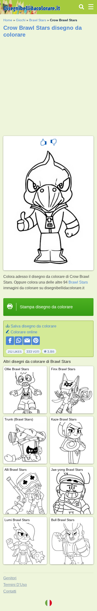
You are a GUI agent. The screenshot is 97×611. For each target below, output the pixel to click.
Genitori (9, 578)
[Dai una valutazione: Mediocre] (53, 142)
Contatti (9, 591)
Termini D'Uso (15, 585)
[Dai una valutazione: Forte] (43, 142)
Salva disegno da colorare (33, 326)
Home (7, 20)
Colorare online (24, 332)
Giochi (20, 20)
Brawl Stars (37, 20)
